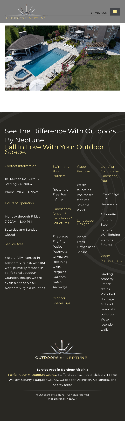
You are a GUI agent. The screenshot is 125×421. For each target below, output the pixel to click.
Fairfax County (19, 375)
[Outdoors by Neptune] (27, 5)
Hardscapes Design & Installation (62, 213)
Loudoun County (43, 375)
